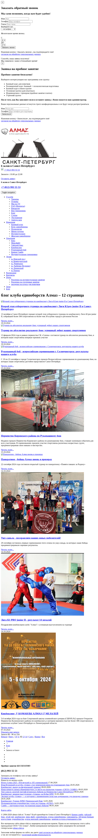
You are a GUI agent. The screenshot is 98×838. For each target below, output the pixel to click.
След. (31, 737)
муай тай (10, 817)
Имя (3, 19)
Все (43, 737)
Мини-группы (17, 231)
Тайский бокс (17, 245)
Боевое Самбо (17, 252)
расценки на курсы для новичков (25, 284)
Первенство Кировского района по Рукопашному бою (31, 435)
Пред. (11, 737)
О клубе (9, 197)
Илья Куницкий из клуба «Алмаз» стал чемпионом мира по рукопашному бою (35, 785)
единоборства (18, 819)
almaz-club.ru (18, 828)
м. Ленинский (17, 268)
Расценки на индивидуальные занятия (28, 280)
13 (24, 737)
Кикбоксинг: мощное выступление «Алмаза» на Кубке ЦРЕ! (27, 794)
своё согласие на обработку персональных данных (61, 832)
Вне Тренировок (18, 211)
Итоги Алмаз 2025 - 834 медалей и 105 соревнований (24, 783)
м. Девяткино (17, 264)
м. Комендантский (19, 261)
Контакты (10, 275)
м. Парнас (15, 270)
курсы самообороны (57, 817)
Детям (8, 257)
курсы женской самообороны (38, 819)
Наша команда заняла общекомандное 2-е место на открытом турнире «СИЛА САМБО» (39, 789)
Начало (4, 737)
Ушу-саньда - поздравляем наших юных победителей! (31, 538)
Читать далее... (7, 321)
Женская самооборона (20, 236)
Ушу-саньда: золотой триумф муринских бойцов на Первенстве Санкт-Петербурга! (37, 792)
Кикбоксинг (16, 247)
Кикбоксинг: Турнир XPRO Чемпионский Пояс (22, 801)
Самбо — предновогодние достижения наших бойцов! (25, 806)
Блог (13, 213)
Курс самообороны (19, 227)
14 (26, 737)
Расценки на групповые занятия (25, 282)
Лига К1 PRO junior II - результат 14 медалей (26, 620)
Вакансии (15, 208)
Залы (8, 287)
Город (3, 24)
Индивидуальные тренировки (24, 254)
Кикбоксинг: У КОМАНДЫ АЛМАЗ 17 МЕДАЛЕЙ (29, 713)
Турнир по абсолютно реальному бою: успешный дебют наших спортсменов (43, 330)
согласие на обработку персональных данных (21, 54)
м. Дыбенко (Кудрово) (20, 266)
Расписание (11, 273)
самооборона (41, 817)
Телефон (4, 21)
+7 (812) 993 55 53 (11, 187)
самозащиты (72, 817)
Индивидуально (18, 234)
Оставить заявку (8, 179)
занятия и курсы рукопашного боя (66, 819)
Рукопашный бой (18, 250)
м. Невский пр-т (18, 259)
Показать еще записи (10, 732)
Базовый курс (17, 224)
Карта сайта (6, 810)
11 (19, 737)
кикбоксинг (20, 817)
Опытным (10, 238)
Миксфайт (15, 243)
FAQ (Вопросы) (18, 206)
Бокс (13, 241)
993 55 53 (12, 170)
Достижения (16, 218)
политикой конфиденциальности (36, 835)
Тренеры (15, 199)
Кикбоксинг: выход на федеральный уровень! (21, 787)
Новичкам (10, 222)
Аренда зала (16, 220)
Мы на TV (15, 204)
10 (16, 737)
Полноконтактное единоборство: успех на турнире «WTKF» (27, 803)
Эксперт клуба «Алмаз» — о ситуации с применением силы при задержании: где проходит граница (44, 796)
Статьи (14, 215)
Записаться (6, 114)
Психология (16, 229)
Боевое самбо (77, 814)
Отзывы (14, 201)
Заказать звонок (8, 47)
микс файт (30, 817)
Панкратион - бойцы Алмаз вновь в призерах (26, 459)
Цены (8, 277)
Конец (37, 737)
